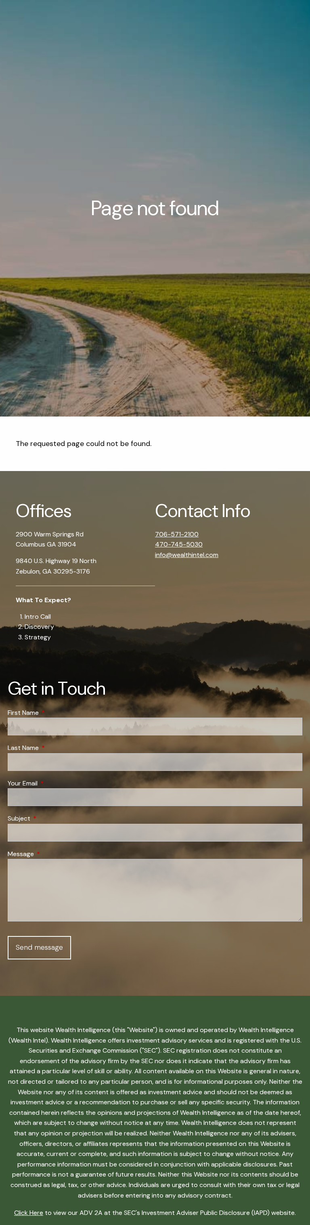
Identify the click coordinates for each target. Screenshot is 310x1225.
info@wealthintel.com (186, 555)
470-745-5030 (179, 544)
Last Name (54, 747)
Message (52, 854)
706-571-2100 (177, 534)
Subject (50, 818)
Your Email (53, 783)
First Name (54, 712)
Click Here (28, 1212)
